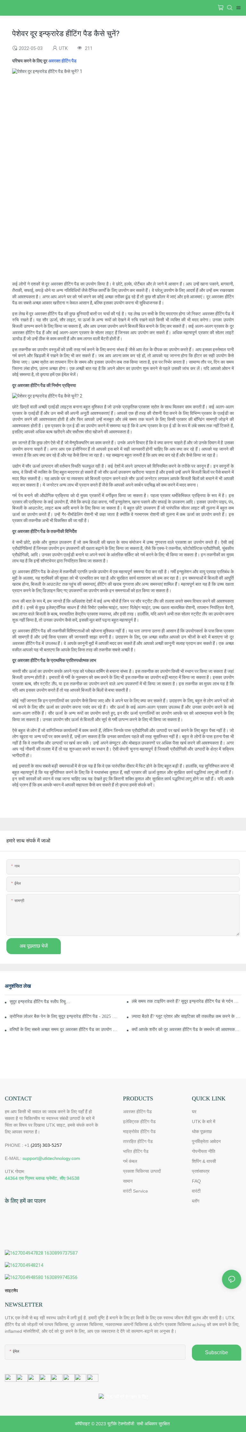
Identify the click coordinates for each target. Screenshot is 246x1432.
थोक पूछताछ (202, 1131)
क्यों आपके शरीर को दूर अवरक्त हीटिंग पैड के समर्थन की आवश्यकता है (186, 1029)
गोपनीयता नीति (203, 1151)
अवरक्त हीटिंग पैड (62, 60)
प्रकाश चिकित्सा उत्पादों (142, 1171)
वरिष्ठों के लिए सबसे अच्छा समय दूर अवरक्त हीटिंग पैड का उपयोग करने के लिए (64, 1029)
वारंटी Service (136, 1191)
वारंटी (196, 1191)
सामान (128, 1181)
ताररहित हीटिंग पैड (138, 1141)
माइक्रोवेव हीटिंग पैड (139, 1131)
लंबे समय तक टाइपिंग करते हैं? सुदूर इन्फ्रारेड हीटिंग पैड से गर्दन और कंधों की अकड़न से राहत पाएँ (186, 1001)
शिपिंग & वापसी (204, 1161)
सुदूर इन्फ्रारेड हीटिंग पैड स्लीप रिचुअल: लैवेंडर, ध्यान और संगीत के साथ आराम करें (41, 1001)
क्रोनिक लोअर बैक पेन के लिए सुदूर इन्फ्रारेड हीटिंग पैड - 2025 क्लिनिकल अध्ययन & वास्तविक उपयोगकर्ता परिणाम (64, 1016)
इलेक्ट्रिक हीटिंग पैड (139, 1121)
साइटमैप (11, 1290)
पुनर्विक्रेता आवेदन (206, 1141)
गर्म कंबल (130, 1161)
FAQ (196, 1181)
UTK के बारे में (203, 1121)
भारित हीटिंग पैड (136, 1151)
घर (194, 1111)
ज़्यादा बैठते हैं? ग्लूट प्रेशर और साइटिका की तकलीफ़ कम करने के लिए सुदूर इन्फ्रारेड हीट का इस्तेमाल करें (186, 1016)
